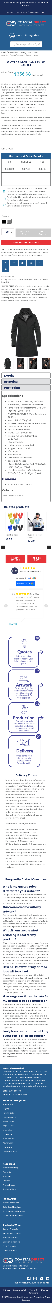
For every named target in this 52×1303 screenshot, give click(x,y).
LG (8, 282)
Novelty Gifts (8, 1113)
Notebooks (8, 1104)
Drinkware (7, 1134)
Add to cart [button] (37, 559)
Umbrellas (7, 1130)
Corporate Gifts (10, 1151)
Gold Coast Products (12, 1207)
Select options (15, 559)
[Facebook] (14, 263)
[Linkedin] (31, 263)
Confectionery (9, 1117)
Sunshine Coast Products (14, 1211)
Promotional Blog (10, 1167)
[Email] (22, 263)
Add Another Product (26, 242)
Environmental (19, 1290)
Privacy (6, 1290)
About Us (7, 1172)
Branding (7, 1176)
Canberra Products (11, 1242)
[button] (43, 12)
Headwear (7, 1147)
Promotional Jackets (39, 279)
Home (3, 52)
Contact (9, 12)
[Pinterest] (39, 263)
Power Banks (8, 1143)
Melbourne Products (12, 1233)
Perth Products (9, 1246)
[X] (5, 263)
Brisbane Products (11, 1202)
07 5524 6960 (15, 1091)
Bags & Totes (9, 1125)
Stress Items (8, 1121)
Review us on (24, 583)
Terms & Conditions (33, 1291)
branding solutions (34, 203)
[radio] (4, 221)
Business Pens (9, 1138)
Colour (5, 216)
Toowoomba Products (13, 1215)
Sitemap (45, 1290)
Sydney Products (10, 1229)
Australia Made (9, 1189)
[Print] (5, 269)
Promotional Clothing (17, 52)
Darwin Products (10, 1250)
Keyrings (7, 1108)
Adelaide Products (11, 1237)
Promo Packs (9, 1185)
